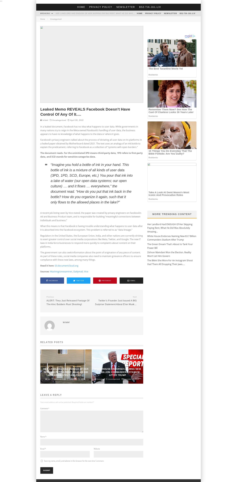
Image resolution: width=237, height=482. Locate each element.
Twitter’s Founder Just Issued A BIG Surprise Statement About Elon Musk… (116, 300)
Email (43, 449)
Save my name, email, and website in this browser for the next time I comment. (74, 461)
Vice (86, 271)
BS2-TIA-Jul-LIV (150, 7)
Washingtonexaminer (61, 271)
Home (81, 7)
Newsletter (125, 7)
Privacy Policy (100, 7)
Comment (44, 408)
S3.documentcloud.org (66, 265)
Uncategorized (59, 120)
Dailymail (78, 271)
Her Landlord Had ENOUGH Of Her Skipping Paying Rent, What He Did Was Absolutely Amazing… (106, 13)
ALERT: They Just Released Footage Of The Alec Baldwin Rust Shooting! (67, 300)
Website (97, 449)
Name (43, 437)
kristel (45, 120)
